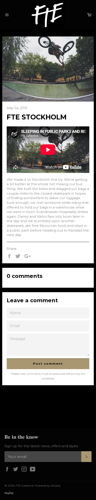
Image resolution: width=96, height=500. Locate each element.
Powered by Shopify (48, 485)
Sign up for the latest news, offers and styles (41, 446)
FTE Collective (24, 485)
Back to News (50, 407)
